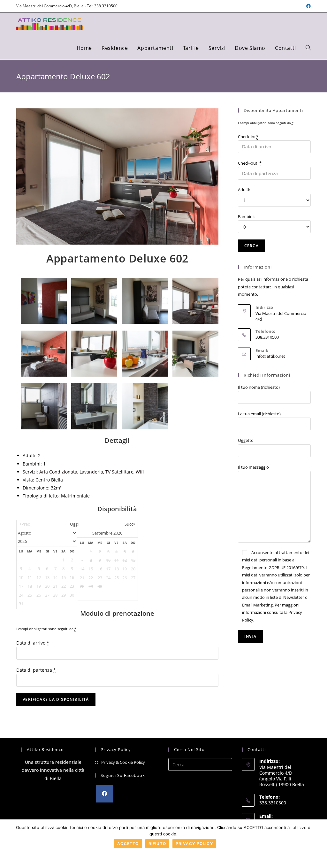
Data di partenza (36, 670)
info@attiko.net (270, 356)
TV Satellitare (119, 472)
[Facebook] (104, 793)
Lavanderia (91, 472)
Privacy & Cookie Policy (123, 762)
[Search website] (308, 48)
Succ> (130, 524)
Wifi (140, 472)
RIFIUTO (157, 843)
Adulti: (244, 189)
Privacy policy (194, 843)
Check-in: (248, 136)
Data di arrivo (32, 643)
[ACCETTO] (319, 836)
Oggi (74, 524)
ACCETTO (128, 843)
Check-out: (250, 163)
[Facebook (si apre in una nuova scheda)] (307, 6)
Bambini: (246, 216)
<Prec (24, 524)
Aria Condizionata (58, 472)
